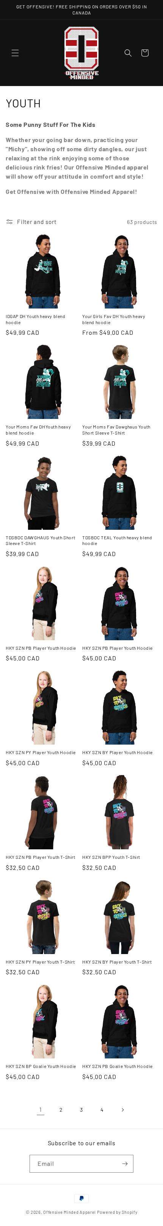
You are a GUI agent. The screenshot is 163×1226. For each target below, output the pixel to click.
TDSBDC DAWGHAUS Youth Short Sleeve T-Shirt (40, 540)
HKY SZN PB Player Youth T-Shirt (40, 857)
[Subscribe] (124, 1164)
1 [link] (40, 1109)
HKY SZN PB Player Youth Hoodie (41, 648)
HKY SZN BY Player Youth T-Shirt (117, 961)
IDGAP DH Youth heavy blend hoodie (36, 319)
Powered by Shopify (117, 1212)
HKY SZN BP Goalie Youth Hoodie (41, 1066)
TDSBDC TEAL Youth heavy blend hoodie (117, 540)
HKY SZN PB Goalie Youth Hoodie (117, 1066)
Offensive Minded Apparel (69, 1212)
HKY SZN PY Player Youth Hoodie (41, 752)
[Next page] (122, 1109)
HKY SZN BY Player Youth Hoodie (117, 752)
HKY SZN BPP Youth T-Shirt (111, 857)
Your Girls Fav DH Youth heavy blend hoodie (113, 319)
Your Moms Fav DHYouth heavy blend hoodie (38, 429)
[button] (15, 53)
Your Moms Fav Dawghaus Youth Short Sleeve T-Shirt (116, 429)
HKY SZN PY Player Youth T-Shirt (40, 961)
